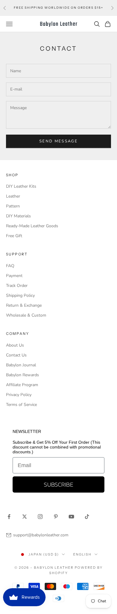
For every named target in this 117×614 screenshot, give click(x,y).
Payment (14, 276)
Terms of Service (21, 404)
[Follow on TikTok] (87, 517)
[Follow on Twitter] (25, 517)
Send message (58, 141)
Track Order (17, 285)
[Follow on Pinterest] (56, 517)
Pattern (13, 206)
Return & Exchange (24, 305)
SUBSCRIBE (58, 484)
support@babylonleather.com (40, 535)
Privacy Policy (19, 395)
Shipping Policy (20, 295)
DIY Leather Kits (21, 186)
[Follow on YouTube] (71, 517)
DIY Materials (18, 216)
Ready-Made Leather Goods (32, 226)
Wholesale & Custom (26, 315)
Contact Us (16, 355)
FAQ (10, 266)
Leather (13, 196)
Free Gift (14, 236)
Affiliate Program (22, 385)
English (82, 554)
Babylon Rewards (22, 375)
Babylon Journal (21, 365)
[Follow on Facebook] (9, 517)
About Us (15, 345)
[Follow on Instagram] (40, 517)
